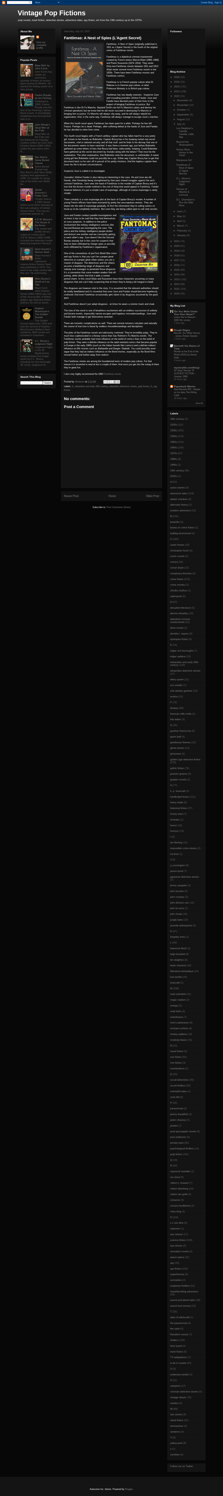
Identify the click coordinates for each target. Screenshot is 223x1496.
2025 (177, 81)
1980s (173, 459)
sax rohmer (176, 1234)
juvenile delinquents (181, 925)
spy (172, 1262)
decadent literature (180, 607)
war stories (176, 1414)
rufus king (175, 1211)
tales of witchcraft (179, 1317)
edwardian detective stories (123, 386)
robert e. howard (179, 1182)
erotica (174, 696)
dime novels (176, 627)
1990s (173, 464)
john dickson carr (179, 902)
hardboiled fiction (179, 796)
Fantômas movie (112, 374)
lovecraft (175, 982)
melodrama (176, 1017)
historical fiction (178, 808)
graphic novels (178, 779)
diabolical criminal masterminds (180, 620)
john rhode (176, 914)
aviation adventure (180, 510)
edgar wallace (178, 656)
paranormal (176, 1108)
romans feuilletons (180, 1205)
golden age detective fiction (185, 759)
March (181, 225)
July (179, 124)
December (183, 100)
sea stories (176, 1245)
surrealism (176, 1280)
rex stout (175, 1177)
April (180, 221)
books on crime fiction (182, 527)
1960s (173, 447)
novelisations (177, 1068)
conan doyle (177, 567)
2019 (177, 250)
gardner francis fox (180, 730)
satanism (175, 1228)
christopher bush (179, 550)
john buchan (177, 891)
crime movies (177, 584)
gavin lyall (175, 736)
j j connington (177, 865)
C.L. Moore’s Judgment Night (43, 342)
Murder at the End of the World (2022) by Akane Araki (186, 354)
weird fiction (176, 1420)
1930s (173, 430)
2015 (177, 269)
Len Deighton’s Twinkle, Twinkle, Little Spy (185, 132)
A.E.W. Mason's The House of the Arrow (43, 222)
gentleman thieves (180, 742)
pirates (174, 1125)
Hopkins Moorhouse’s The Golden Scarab (42, 312)
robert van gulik (178, 1194)
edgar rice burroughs (181, 650)
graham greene (178, 773)
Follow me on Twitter (181, 1466)
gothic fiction (177, 768)
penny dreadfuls (179, 1114)
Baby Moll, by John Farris (42, 67)
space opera (177, 1257)
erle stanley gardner (181, 690)
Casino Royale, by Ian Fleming (43, 96)
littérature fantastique (182, 971)
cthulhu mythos (178, 590)
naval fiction (176, 1051)
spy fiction (175, 1268)
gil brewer (175, 753)
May (179, 216)
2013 (177, 279)
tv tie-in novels (178, 1363)
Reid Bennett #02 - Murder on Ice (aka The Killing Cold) (187, 392)
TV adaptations (178, 1357)
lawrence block (178, 948)
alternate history (179, 504)
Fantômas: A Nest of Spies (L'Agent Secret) (185, 169)
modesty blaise (178, 1039)
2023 (177, 91)
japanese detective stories (184, 876)
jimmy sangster (178, 885)
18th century (177, 418)
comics (174, 561)
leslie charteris (178, 965)
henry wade (176, 802)
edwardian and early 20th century (91, 386)
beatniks (174, 522)
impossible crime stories (183, 848)
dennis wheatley (179, 613)
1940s (173, 436)
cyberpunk (176, 596)
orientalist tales (178, 1091)
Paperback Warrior (184, 386)
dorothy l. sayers (179, 633)
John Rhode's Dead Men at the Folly (42, 127)
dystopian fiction (179, 639)
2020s (173, 476)
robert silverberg (179, 1188)
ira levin (174, 854)
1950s (173, 441)
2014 (177, 274)
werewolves (176, 1426)
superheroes (177, 1274)
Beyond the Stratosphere (184, 143)
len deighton (177, 959)
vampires (175, 1385)
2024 (177, 86)
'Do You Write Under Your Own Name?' (186, 313)
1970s (173, 453)
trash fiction (176, 1351)
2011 (177, 288)
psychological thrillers (182, 1148)
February (182, 230)
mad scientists (178, 994)
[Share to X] (111, 382)
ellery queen (177, 679)
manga (174, 1005)
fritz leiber (175, 719)
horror (173, 825)
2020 (177, 245)
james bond (176, 871)
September (183, 114)
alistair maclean (178, 499)
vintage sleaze (178, 1397)
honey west (176, 813)
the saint (175, 1328)
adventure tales (178, 493)
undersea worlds (179, 1374)
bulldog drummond (180, 533)
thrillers (174, 1340)
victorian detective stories (184, 1391)
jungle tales (176, 919)
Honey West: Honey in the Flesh (184, 152)
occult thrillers (177, 1085)
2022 (177, 96)
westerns (175, 1431)
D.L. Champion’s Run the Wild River (185, 202)
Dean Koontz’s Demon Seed (43, 250)
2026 (177, 77)
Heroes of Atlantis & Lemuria (182, 192)
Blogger (129, 1489)
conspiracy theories (181, 573)
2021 (177, 241)
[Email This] (105, 382)
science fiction (178, 1240)
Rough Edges (182, 330)
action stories (177, 487)
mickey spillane (178, 1034)
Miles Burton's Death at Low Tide (42, 281)
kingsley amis (177, 936)
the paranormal (178, 1323)
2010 (177, 293)
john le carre (177, 908)
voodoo (174, 1403)
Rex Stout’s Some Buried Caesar (42, 160)
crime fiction (176, 579)
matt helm (175, 1011)
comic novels (177, 556)
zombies (174, 1454)
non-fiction (176, 1062)
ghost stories (177, 748)
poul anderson (178, 1137)
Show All (199, 403)
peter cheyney (178, 1119)
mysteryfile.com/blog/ (186, 367)
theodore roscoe (179, 1334)
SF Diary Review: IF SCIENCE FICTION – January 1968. (185, 373)
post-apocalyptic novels (183, 1131)
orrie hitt (174, 1097)
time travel (176, 1345)
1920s (173, 424)
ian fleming (176, 842)
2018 (177, 255)
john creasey (177, 896)
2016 (177, 265)
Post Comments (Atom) (118, 507)
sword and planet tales (182, 1300)
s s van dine (176, 1222)
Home (112, 496)
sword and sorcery (180, 1305)
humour (174, 831)
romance (175, 1200)
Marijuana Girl (184, 160)
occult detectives (179, 1079)
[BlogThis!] (108, 382)
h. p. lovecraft (177, 791)
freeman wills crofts (180, 713)
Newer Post (71, 496)
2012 (177, 284)
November (183, 105)
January (182, 235)
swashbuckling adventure (184, 1291)
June (180, 211)
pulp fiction (143, 386)
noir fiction (176, 1057)
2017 (177, 260)
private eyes (177, 1142)
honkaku (175, 819)
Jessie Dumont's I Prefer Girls (41, 192)
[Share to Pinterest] (118, 382)
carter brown (177, 544)
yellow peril (176, 1443)
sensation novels (179, 1251)
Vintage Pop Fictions (52, 13)
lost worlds (176, 976)
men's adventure (179, 1022)
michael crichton (179, 1028)
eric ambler (176, 685)
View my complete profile (41, 45)
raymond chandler (180, 1171)
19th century (177, 470)
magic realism (178, 999)
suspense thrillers (180, 1285)
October (182, 109)
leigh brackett (177, 954)
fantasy (174, 708)
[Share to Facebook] (115, 382)
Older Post (152, 496)
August (181, 119)
